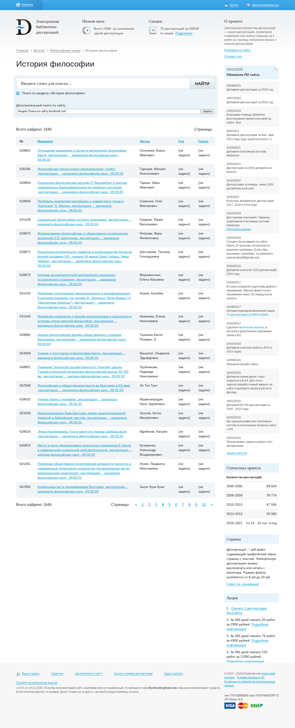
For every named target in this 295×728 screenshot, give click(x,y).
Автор (145, 141)
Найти (202, 83)
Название (45, 141)
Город (203, 141)
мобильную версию (251, 327)
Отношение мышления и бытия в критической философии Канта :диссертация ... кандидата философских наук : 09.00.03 (82, 155)
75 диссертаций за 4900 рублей (247, 314)
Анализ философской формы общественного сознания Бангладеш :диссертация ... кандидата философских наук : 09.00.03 (82, 339)
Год (181, 141)
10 (204, 505)
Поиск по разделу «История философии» (53, 93)
